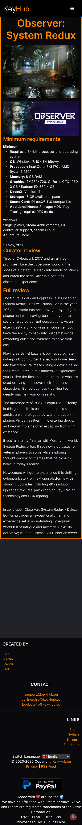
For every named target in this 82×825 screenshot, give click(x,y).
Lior (6, 654)
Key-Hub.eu (62, 761)
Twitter (73, 735)
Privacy (32, 766)
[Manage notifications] (73, 817)
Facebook (71, 745)
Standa (8, 664)
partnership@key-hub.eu (41, 699)
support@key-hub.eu (41, 694)
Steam (74, 730)
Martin (8, 659)
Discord (73, 740)
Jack (6, 669)
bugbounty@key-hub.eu (41, 704)
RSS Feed (48, 766)
